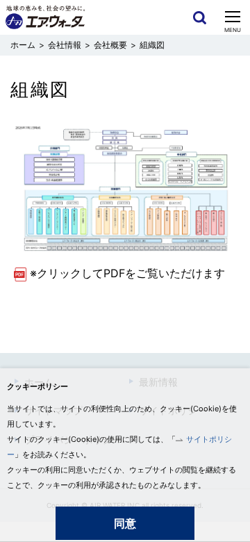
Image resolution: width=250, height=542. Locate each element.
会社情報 (64, 45)
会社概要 (110, 45)
